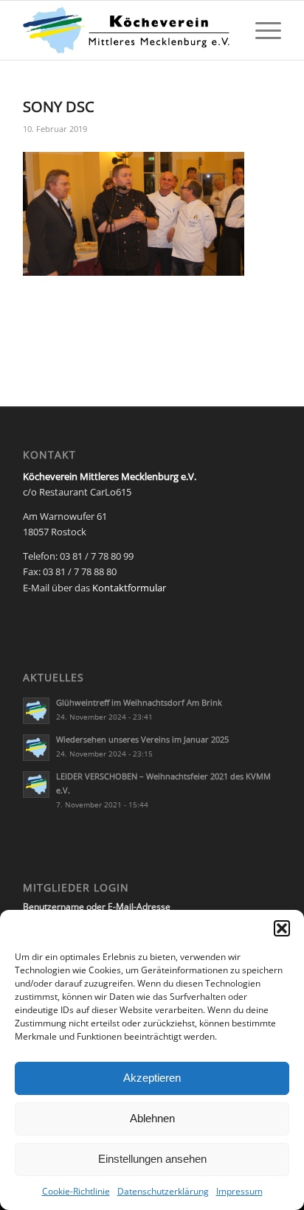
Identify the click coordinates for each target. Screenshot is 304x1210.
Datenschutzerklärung (163, 1191)
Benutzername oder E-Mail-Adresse (96, 906)
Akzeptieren (152, 1077)
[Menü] (261, 30)
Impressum (239, 1191)
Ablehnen (152, 1118)
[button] (281, 928)
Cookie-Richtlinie (76, 1191)
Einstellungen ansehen (152, 1158)
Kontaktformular (129, 587)
